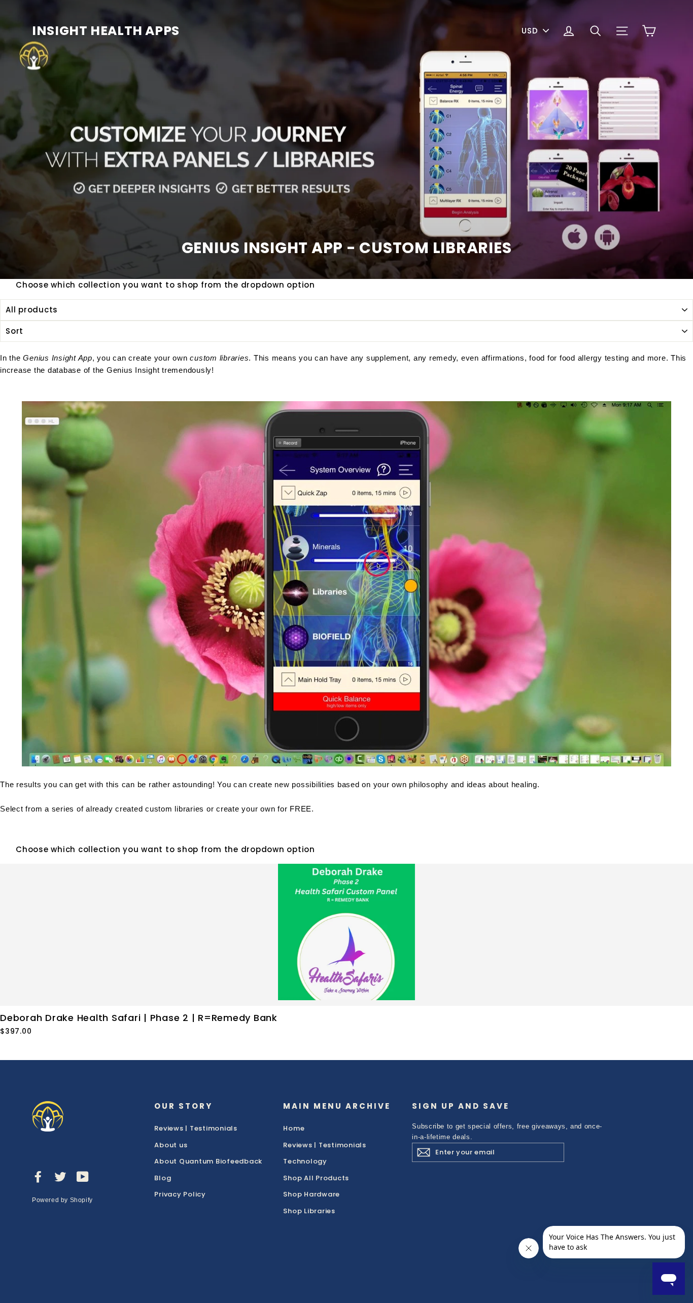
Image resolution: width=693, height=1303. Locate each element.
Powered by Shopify (62, 1200)
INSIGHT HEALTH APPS (106, 31)
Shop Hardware (311, 1194)
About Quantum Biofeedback (208, 1161)
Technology (305, 1161)
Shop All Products (316, 1178)
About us (170, 1145)
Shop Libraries (309, 1211)
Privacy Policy (180, 1194)
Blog (162, 1178)
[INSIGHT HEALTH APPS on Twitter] (60, 1176)
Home (293, 1128)
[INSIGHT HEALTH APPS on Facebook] (38, 1176)
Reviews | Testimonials (195, 1128)
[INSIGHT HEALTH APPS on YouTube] (83, 1176)
